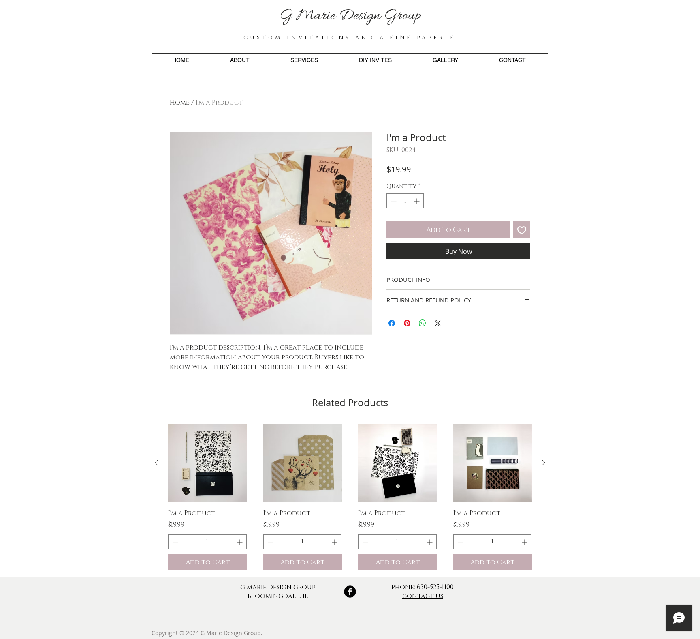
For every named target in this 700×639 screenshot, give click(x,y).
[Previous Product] (156, 462)
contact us (422, 596)
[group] (350, 497)
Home (180, 102)
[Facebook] (350, 591)
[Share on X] (438, 323)
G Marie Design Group (350, 16)
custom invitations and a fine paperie (349, 37)
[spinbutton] (405, 201)
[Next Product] (543, 462)
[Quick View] (207, 463)
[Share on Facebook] (392, 323)
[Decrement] (393, 201)
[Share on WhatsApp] (422, 323)
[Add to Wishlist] (521, 229)
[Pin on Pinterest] (407, 323)
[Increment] (417, 201)
